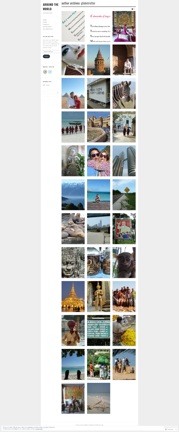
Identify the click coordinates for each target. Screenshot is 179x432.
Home (45, 20)
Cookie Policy (39, 429)
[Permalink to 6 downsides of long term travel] (98, 26)
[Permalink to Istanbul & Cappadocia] (98, 59)
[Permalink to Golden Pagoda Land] (73, 59)
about (45, 22)
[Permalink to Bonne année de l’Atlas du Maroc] (124, 59)
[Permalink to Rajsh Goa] (124, 26)
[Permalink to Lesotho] (98, 93)
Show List (134, 9)
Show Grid (132, 9)
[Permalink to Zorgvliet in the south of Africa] (124, 93)
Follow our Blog (48, 36)
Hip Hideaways (47, 29)
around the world (50, 6)
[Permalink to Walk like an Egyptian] (73, 93)
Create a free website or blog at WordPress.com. (89, 425)
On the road (47, 26)
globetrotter (88, 3)
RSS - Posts (46, 85)
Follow (46, 56)
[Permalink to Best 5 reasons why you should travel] (73, 26)
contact (46, 24)
